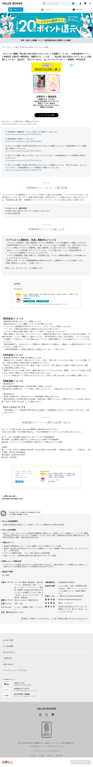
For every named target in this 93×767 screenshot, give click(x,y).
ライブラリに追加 (47, 115)
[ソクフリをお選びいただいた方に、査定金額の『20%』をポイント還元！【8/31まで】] (46, 25)
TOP (3, 47)
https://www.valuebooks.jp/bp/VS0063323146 (23, 170)
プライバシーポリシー (55, 743)
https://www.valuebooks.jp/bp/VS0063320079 (23, 160)
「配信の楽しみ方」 (21, 268)
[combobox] (59, 3)
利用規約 (63, 743)
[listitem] (46, 640)
